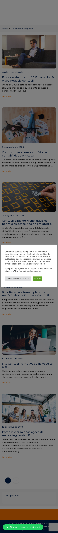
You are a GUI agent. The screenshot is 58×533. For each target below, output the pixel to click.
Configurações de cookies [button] (18, 278)
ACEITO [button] (37, 278)
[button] (23, 527)
